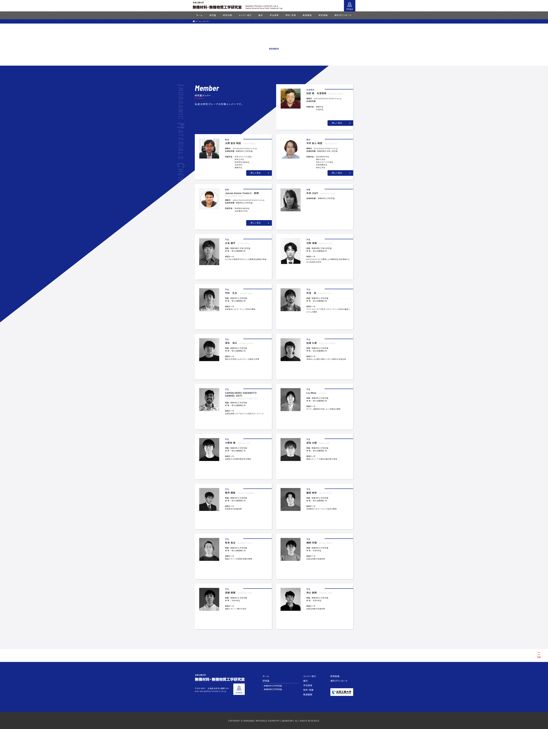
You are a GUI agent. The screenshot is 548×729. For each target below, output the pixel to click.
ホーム (199, 15)
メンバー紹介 (245, 15)
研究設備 (323, 15)
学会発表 (274, 15)
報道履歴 (307, 15)
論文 (260, 15)
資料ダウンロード (343, 15)
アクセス (349, 9)
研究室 (212, 15)
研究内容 (227, 15)
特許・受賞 (291, 15)
